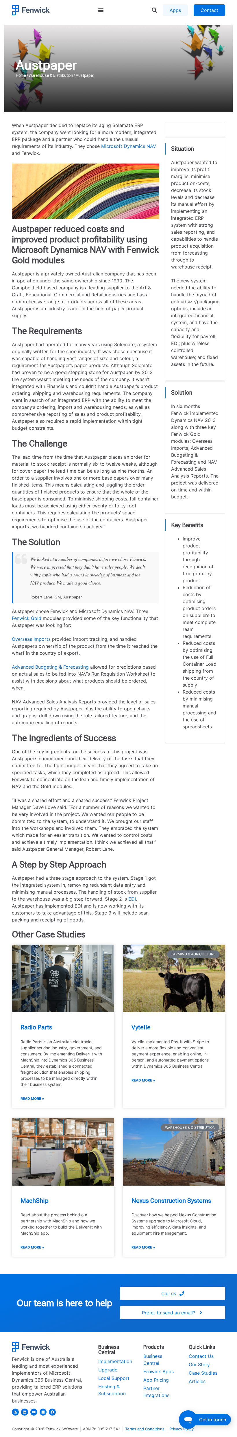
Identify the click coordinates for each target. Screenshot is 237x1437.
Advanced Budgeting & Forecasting (50, 667)
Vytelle (141, 1027)
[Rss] (15, 1412)
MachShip (35, 1200)
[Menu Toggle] (101, 10)
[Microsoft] (43, 1412)
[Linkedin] (24, 1412)
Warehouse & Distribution (51, 75)
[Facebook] (52, 1412)
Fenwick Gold (26, 618)
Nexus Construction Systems (171, 1200)
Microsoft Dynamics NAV (128, 146)
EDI (132, 899)
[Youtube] (33, 1412)
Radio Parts (36, 1027)
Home (21, 75)
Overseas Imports (31, 639)
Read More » (32, 1098)
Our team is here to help (64, 1303)
